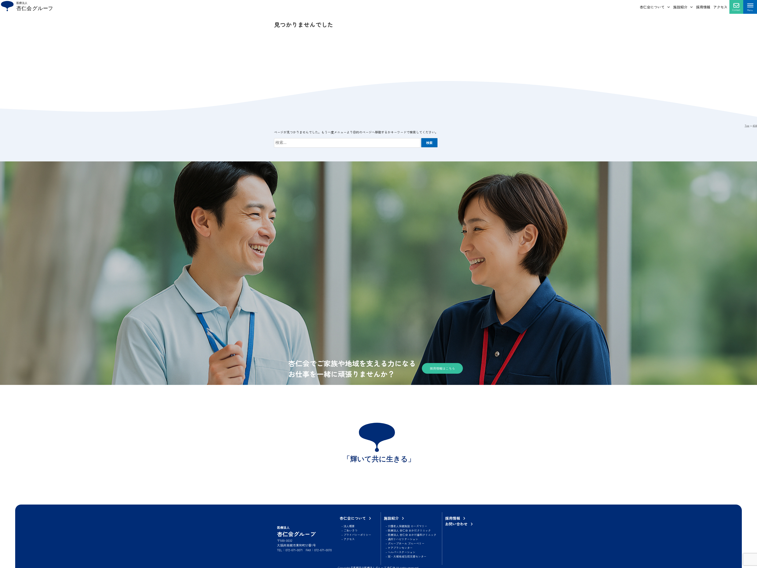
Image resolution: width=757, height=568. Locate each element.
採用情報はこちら (442, 368)
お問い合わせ (456, 523)
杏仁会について (652, 6)
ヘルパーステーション (401, 552)
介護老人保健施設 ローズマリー (407, 526)
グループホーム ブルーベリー (406, 543)
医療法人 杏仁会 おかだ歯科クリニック (412, 535)
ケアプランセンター (400, 548)
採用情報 (703, 6)
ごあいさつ (350, 530)
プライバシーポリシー (357, 535)
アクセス (720, 6)
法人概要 (349, 526)
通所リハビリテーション (403, 539)
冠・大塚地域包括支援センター (407, 556)
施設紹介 (680, 6)
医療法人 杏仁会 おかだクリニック (409, 530)
